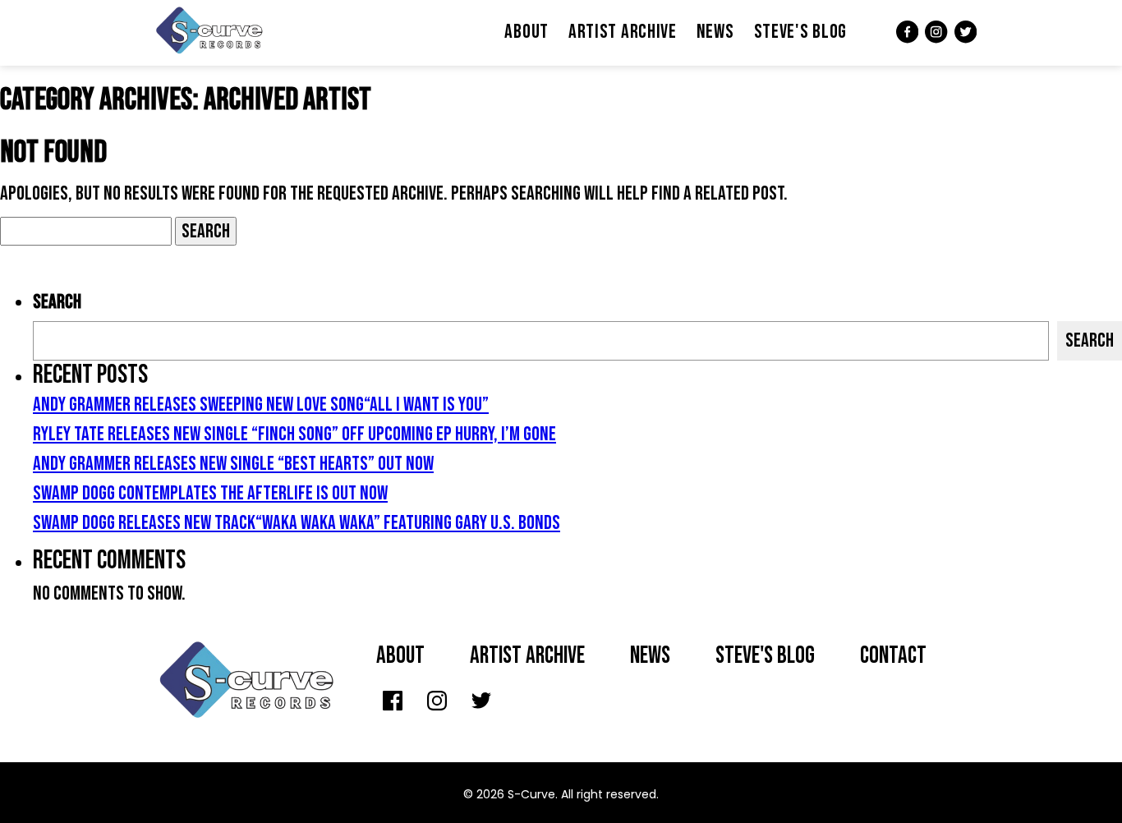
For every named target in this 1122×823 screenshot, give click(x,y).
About (526, 32)
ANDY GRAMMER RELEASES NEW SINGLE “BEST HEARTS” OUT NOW (233, 464)
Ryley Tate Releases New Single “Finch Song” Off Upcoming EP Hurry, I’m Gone (294, 434)
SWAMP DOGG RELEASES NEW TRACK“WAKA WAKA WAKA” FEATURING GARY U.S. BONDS (296, 523)
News (715, 32)
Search (57, 302)
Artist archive (527, 655)
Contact (893, 655)
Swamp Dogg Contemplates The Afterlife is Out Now (210, 493)
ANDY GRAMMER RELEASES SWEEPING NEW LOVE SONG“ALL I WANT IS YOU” (261, 404)
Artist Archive (622, 32)
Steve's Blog (800, 32)
